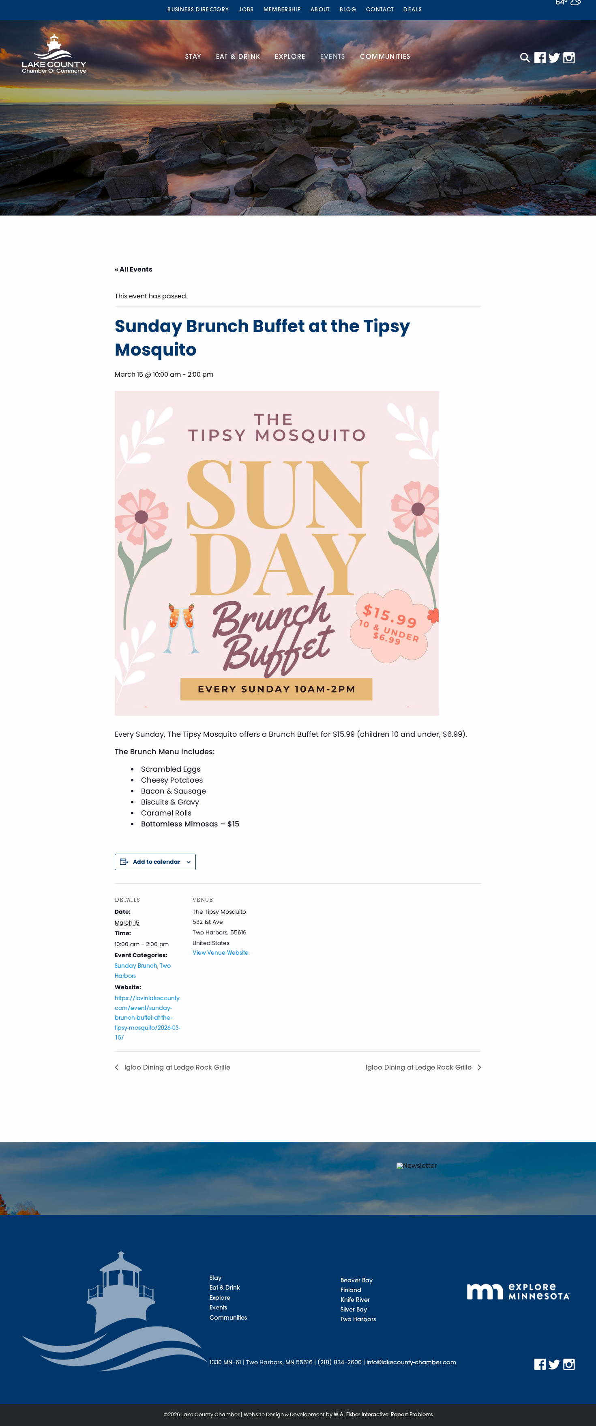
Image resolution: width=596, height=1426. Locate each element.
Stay (193, 57)
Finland (351, 1291)
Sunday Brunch (136, 966)
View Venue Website (221, 953)
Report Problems (412, 1414)
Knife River (355, 1300)
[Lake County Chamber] (54, 53)
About (320, 10)
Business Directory (198, 10)
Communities (385, 57)
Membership (282, 10)
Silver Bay (354, 1310)
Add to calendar (156, 862)
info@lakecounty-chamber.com (411, 1363)
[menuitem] (198, 10)
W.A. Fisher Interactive (361, 1414)
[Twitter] (554, 57)
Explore (290, 57)
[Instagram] (569, 57)
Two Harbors (358, 1320)
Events (332, 57)
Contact (380, 10)
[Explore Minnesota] (519, 1291)
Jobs (246, 10)
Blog (348, 10)
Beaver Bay (357, 1281)
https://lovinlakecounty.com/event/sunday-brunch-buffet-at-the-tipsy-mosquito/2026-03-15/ (148, 1019)
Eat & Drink (238, 57)
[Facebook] (540, 57)
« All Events (133, 269)
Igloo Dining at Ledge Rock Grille (176, 1068)
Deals (412, 10)
